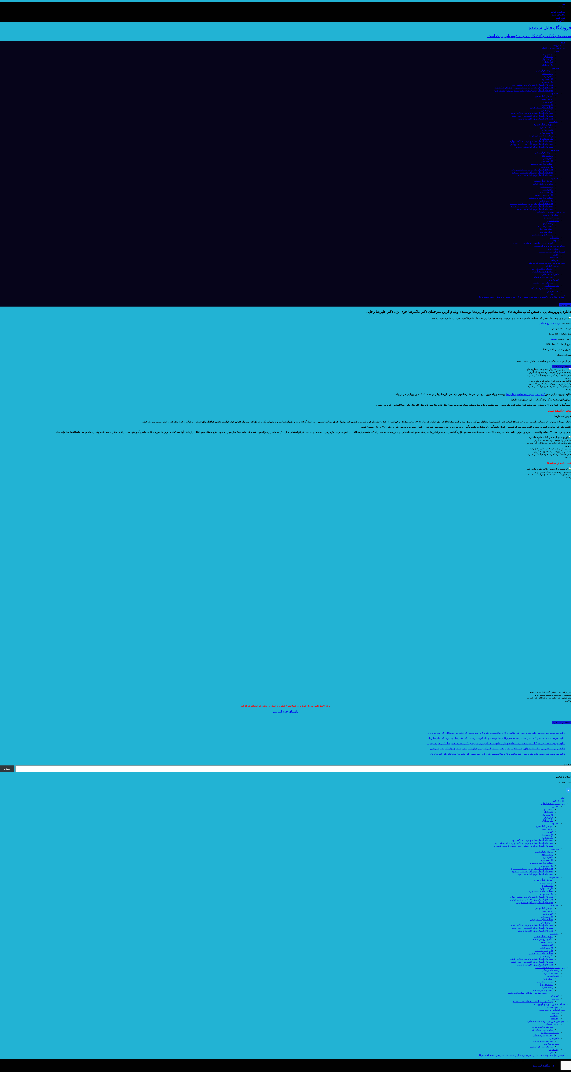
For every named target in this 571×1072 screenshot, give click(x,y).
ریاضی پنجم (547, 155)
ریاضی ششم (546, 186)
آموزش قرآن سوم (544, 96)
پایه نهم (555, 254)
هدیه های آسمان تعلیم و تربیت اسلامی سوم (532, 113)
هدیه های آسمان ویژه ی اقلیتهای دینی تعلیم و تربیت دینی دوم (523, 90)
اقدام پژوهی (559, 45)
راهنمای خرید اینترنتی (285, 711)
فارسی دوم (547, 79)
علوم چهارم (547, 130)
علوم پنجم (548, 158)
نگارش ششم (546, 200)
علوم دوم (548, 76)
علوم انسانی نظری (550, 274)
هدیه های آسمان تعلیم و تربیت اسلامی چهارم (531, 141)
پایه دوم (555, 68)
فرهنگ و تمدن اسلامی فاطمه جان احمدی (533, 243)
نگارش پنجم (547, 166)
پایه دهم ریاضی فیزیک (542, 268)
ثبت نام (561, 6)
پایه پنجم (555, 150)
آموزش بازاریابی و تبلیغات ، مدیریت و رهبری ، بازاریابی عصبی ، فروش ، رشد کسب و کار (521, 297)
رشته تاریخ (548, 223)
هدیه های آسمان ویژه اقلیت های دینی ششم (532, 206)
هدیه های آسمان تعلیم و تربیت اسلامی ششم (531, 203)
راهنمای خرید (558, 14)
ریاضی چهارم (546, 127)
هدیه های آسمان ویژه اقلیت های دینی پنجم (532, 172)
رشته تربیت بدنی (545, 226)
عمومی (555, 240)
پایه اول (555, 51)
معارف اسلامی (551, 285)
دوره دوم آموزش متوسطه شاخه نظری (546, 263)
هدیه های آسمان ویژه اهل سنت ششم (534, 209)
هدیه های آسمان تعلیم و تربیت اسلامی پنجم (532, 169)
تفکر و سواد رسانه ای (542, 271)
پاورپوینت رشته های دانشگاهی (550, 212)
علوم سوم (548, 101)
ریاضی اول (547, 53)
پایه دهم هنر (553, 291)
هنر (551, 294)
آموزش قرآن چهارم (543, 124)
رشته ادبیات (553, 248)
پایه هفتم (554, 260)
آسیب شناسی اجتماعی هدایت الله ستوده (527, 993)
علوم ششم (547, 189)
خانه (563, 42)
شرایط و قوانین (557, 12)
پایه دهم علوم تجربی (543, 282)
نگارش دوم (547, 82)
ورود (562, 4)
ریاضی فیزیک (552, 265)
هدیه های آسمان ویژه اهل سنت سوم (535, 118)
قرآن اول (548, 62)
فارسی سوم (547, 104)
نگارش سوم (547, 110)
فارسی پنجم (547, 161)
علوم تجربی (553, 280)
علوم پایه (554, 237)
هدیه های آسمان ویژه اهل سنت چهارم (534, 147)
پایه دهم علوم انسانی (543, 277)
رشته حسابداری (551, 217)
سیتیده (553, 339)
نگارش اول (547, 65)
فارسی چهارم (546, 133)
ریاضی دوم (547, 73)
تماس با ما (560, 20)
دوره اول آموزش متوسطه (552, 251)
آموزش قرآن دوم (544, 70)
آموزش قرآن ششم (543, 181)
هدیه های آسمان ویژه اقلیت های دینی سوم (532, 116)
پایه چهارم (554, 121)
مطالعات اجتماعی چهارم (541, 135)
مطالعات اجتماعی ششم (541, 198)
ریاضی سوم (547, 99)
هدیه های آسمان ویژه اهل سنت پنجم (535, 175)
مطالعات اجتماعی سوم (541, 107)
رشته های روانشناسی (542, 234)
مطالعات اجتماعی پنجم (541, 164)
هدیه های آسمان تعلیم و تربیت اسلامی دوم (532, 84)
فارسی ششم (546, 192)
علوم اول (548, 56)
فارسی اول (547, 59)
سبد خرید (565, 305)
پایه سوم (555, 93)
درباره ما (560, 17)
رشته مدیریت (546, 232)
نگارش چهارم (546, 138)
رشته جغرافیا (546, 229)
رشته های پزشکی (550, 215)
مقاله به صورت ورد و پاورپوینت (549, 246)
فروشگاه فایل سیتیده (543, 1065)
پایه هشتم (554, 257)
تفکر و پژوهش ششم (543, 183)
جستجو (567, 764)
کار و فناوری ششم (543, 195)
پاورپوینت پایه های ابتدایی (553, 48)
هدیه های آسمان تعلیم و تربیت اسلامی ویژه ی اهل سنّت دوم (523, 87)
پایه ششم (554, 178)
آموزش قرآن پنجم (544, 152)
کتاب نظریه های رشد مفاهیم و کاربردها (525, 394)
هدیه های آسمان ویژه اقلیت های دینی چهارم (531, 144)
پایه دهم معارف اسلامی (541, 288)
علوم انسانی (553, 220)
